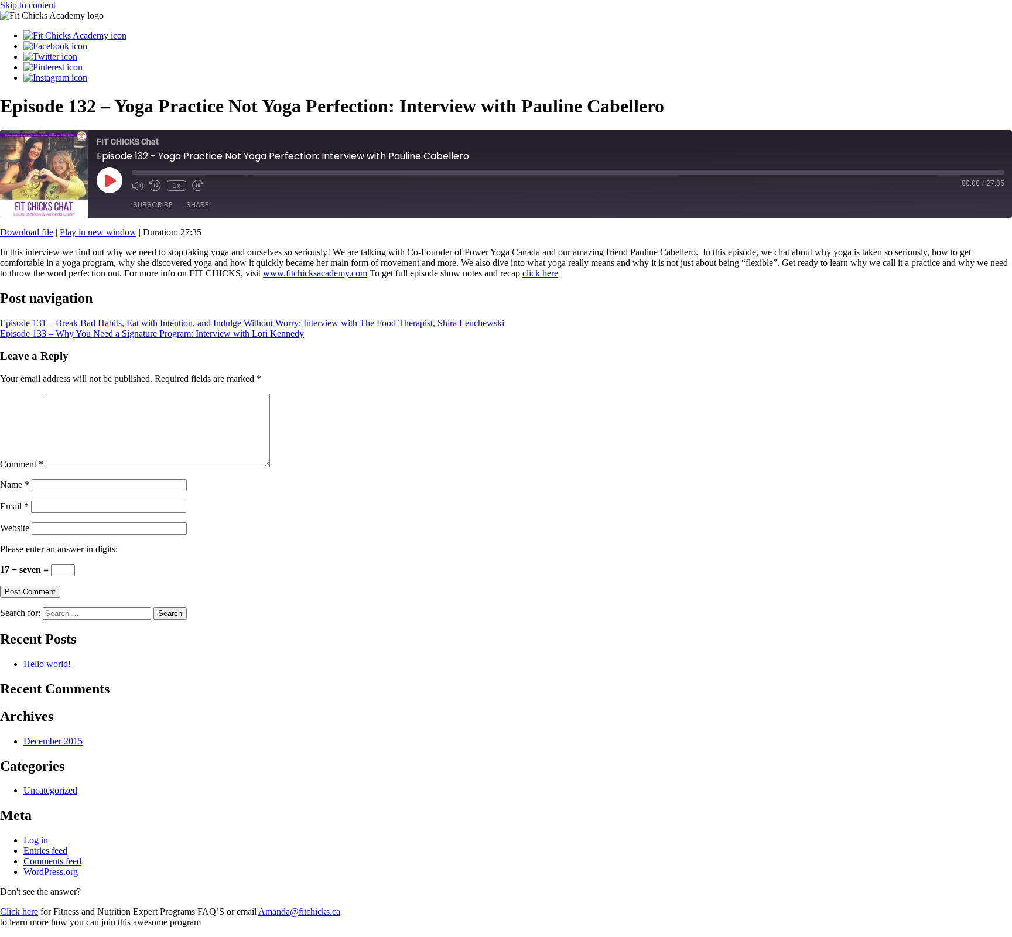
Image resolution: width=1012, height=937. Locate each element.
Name (14, 485)
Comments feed (52, 861)
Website (14, 528)
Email (14, 506)
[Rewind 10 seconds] (155, 185)
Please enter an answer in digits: (59, 549)
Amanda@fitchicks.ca (299, 912)
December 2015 (53, 741)
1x (176, 186)
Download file (26, 232)
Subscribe (152, 205)
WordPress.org (50, 872)
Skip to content (28, 5)
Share (197, 205)
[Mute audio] (137, 185)
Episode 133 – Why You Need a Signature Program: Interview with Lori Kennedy (152, 333)
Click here (19, 912)
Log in (35, 840)
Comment (21, 464)
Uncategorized (50, 790)
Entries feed (45, 851)
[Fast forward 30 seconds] (198, 185)
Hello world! (47, 664)
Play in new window (98, 232)
